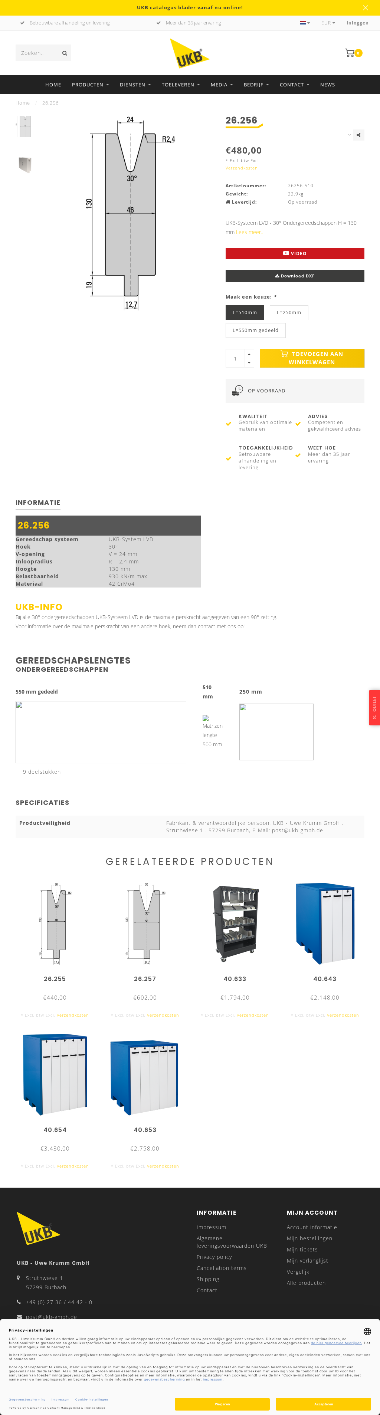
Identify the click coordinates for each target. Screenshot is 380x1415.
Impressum (211, 1227)
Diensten (132, 84)
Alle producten (306, 1282)
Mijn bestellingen (309, 1238)
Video (298, 253)
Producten (88, 84)
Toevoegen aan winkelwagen (316, 358)
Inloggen (358, 23)
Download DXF (297, 276)
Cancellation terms (222, 1267)
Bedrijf (253, 84)
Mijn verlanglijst (307, 1260)
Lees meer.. (249, 232)
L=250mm (289, 312)
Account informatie (312, 1227)
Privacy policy (214, 1256)
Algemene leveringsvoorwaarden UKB (232, 1242)
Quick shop (58, 976)
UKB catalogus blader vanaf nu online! (190, 7)
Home (53, 84)
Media (219, 84)
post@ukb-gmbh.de (51, 1316)
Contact (292, 84)
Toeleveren (178, 84)
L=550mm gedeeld (256, 330)
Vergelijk (298, 1271)
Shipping (208, 1279)
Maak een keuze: (251, 297)
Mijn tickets (302, 1249)
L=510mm (245, 312)
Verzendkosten (242, 168)
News (327, 84)
